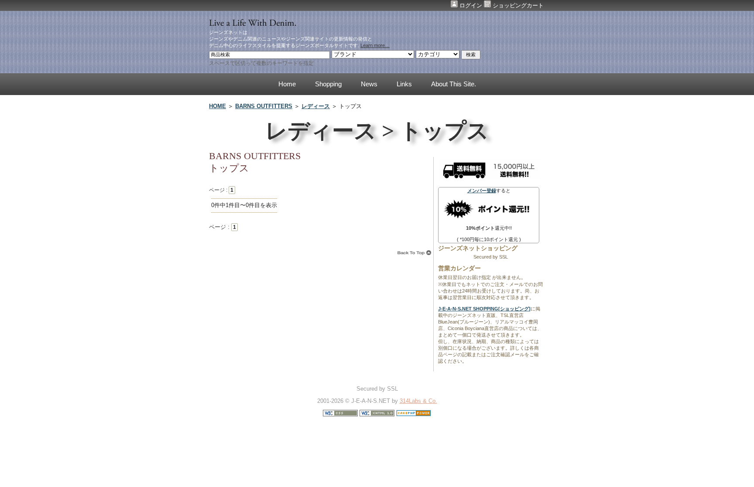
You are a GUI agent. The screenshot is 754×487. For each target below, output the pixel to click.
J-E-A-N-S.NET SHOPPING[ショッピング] (484, 308)
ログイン (471, 5)
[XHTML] (377, 414)
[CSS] (340, 414)
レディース (316, 106)
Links (404, 84)
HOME (217, 106)
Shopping (328, 84)
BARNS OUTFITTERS (263, 106)
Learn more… (375, 45)
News (369, 84)
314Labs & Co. (418, 401)
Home (287, 84)
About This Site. (453, 84)
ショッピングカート (517, 5)
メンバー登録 (481, 190)
